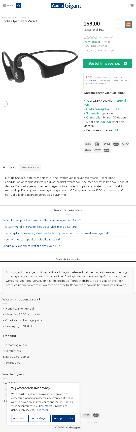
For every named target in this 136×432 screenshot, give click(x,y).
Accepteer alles (63, 418)
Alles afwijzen (40, 418)
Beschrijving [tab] (9, 167)
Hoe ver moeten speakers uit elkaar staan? (31, 239)
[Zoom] (5, 104)
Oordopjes (24, 17)
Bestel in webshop (104, 63)
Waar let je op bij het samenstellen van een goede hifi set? (42, 220)
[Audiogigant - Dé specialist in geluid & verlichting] (68, 5)
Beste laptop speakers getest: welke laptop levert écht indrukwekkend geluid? (56, 233)
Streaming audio (16, 345)
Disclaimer (91, 422)
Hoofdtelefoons (9, 17)
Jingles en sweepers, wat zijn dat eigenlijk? (31, 246)
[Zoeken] (18, 5)
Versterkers (13, 350)
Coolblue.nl (90, 80)
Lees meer (41, 409)
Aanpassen (20, 418)
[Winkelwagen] (132, 5)
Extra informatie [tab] (30, 167)
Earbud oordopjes (17, 356)
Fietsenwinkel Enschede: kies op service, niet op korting (40, 226)
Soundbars (13, 362)
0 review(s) (106, 37)
